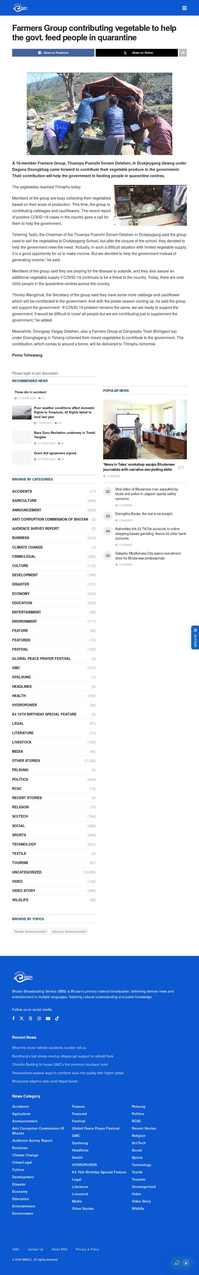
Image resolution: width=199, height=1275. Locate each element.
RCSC (17, 788)
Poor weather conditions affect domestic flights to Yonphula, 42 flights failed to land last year (64, 412)
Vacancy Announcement (69, 931)
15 (42, 398)
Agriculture (24, 500)
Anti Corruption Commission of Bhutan (50, 519)
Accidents (22, 491)
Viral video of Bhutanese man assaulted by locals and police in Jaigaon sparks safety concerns (146, 494)
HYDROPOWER (24, 704)
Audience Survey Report (35, 528)
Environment (24, 621)
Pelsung (20, 769)
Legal (18, 723)
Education (22, 602)
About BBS (59, 1249)
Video (17, 881)
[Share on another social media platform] (183, 53)
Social (18, 825)
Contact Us (35, 1249)
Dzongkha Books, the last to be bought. (144, 513)
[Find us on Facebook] (13, 1018)
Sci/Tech (20, 816)
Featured (21, 640)
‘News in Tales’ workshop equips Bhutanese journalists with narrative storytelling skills (139, 467)
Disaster (20, 584)
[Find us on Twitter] (21, 1018)
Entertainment (26, 612)
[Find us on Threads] (31, 1018)
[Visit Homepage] (20, 8)
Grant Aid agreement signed (55, 453)
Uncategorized (26, 872)
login (27, 373)
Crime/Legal (24, 556)
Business (20, 537)
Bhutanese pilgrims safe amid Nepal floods (45, 1081)
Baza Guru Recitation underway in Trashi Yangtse (64, 434)
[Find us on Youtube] (48, 1018)
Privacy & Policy (87, 1249)
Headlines (22, 686)
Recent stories (27, 797)
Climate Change (27, 547)
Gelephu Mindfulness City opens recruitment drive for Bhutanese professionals (148, 555)
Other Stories (26, 760)
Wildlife (20, 899)
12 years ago (45, 443)
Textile (19, 853)
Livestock (22, 742)
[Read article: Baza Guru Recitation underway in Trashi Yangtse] (22, 437)
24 (62, 459)
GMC (16, 667)
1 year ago (44, 423)
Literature (22, 732)
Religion (20, 806)
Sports (19, 834)
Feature (20, 630)
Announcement (26, 509)
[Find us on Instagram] (39, 1018)
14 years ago (26, 398)
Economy (21, 593)
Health (19, 695)
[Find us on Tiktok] (57, 1018)
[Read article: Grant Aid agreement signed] (22, 458)
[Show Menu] (184, 8)
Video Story (23, 890)
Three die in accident (30, 392)
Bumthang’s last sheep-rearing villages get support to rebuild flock (62, 1056)
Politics (20, 779)
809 (59, 423)
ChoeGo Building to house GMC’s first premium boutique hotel (60, 1064)
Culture (20, 565)
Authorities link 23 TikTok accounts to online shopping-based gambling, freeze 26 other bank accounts (150, 533)
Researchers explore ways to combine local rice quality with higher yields (68, 1072)
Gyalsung (21, 676)
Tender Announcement (30, 931)
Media (17, 751)
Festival (20, 649)
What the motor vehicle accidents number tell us (49, 1047)
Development (25, 574)
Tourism (20, 862)
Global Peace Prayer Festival (41, 658)
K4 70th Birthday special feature (44, 714)
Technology (24, 844)
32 (62, 443)
